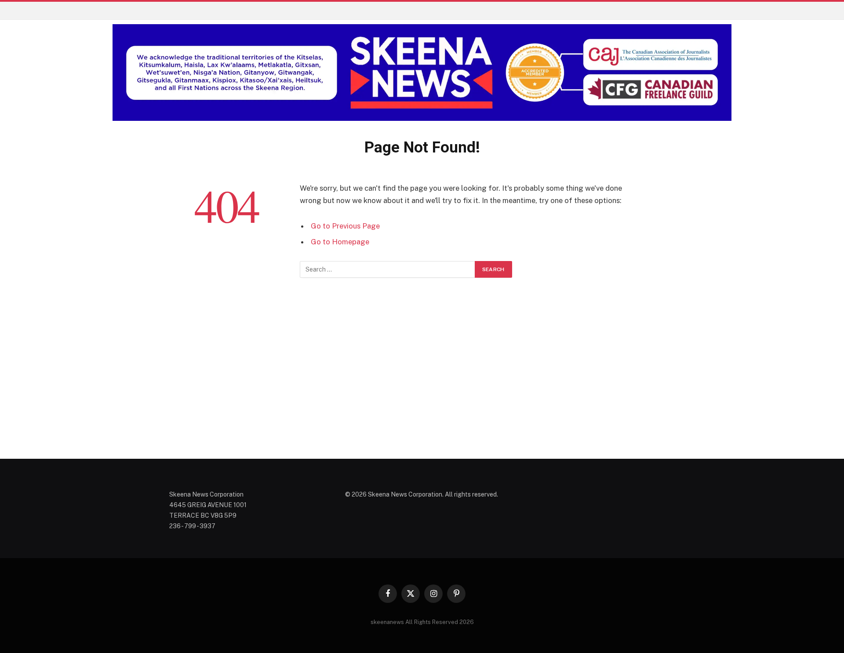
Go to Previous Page (345, 225)
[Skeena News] (422, 72)
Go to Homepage (340, 241)
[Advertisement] (422, 378)
